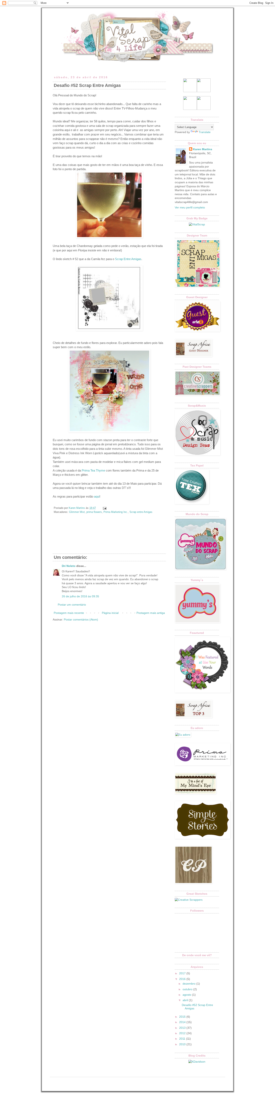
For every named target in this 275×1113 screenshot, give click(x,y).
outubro (188, 989)
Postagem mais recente (69, 612)
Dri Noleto (68, 565)
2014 (182, 1022)
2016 (182, 979)
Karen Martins (202, 149)
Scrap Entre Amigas (128, 259)
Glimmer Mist (77, 512)
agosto (187, 994)
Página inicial (110, 612)
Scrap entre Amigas (140, 512)
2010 (182, 1044)
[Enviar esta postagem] (104, 508)
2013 (182, 1027)
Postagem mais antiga (150, 612)
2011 (182, 1038)
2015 (182, 1016)
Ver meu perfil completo (190, 207)
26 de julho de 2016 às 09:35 (80, 596)
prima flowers (94, 512)
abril (186, 1000)
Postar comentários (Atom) (81, 619)
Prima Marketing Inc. (115, 512)
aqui (96, 496)
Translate (205, 132)
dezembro (189, 983)
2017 (182, 973)
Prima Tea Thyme (94, 470)
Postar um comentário (72, 604)
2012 (182, 1033)
